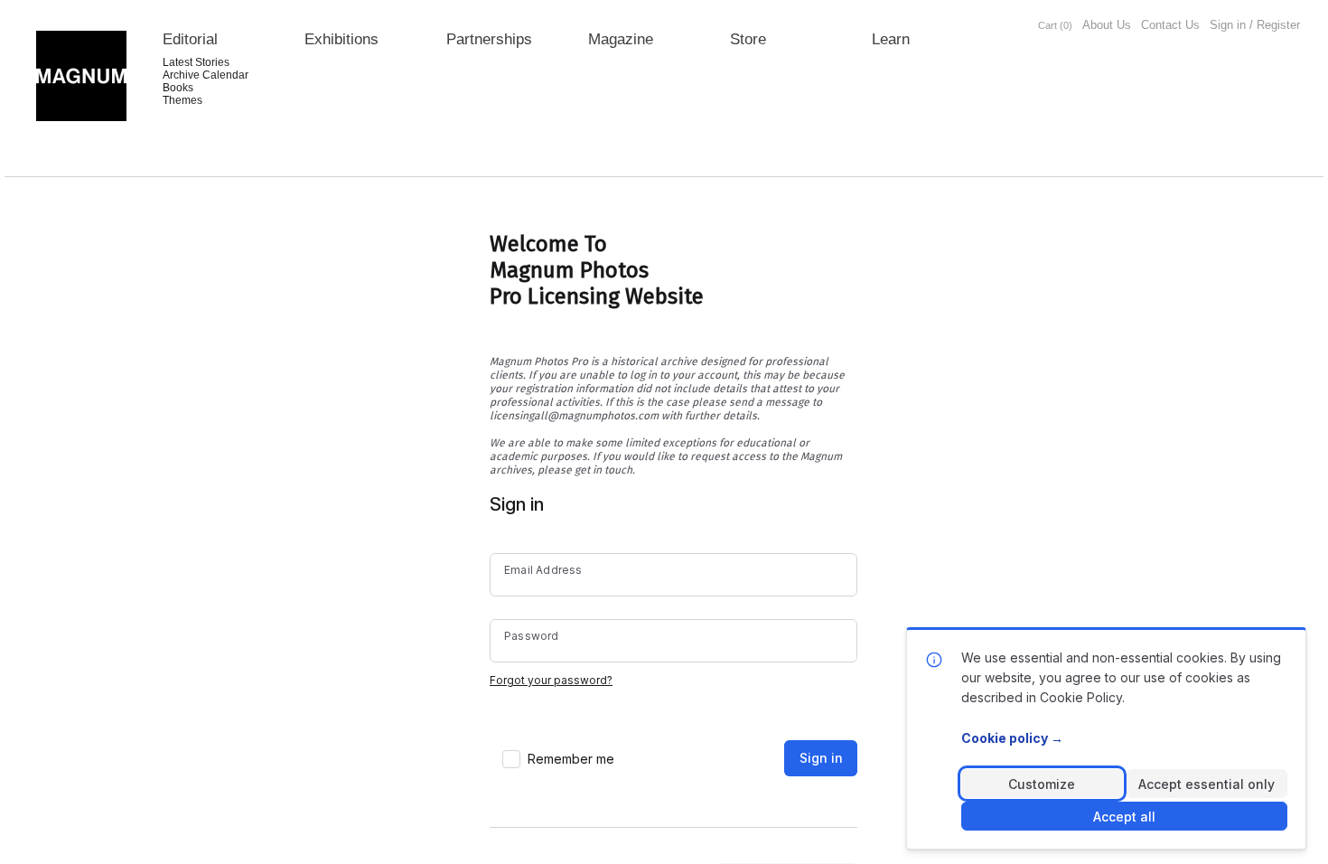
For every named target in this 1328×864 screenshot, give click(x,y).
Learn (891, 39)
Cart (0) (1055, 25)
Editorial (190, 39)
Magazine (620, 39)
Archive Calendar (205, 75)
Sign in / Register (1255, 25)
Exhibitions (341, 39)
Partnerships (489, 39)
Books (178, 87)
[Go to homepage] (81, 76)
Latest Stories (196, 62)
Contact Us (1170, 25)
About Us (1106, 25)
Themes (182, 100)
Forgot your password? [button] (551, 680)
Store (748, 39)
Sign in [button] (821, 757)
